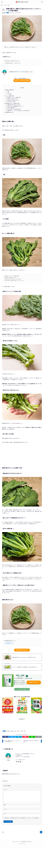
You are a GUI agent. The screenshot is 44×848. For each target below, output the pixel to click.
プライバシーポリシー (16, 841)
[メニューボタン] (2, 2)
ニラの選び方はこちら (9, 642)
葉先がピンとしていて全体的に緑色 (14, 97)
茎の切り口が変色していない (13, 98)
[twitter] (16, 761)
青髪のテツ (17, 71)
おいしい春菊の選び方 (10, 95)
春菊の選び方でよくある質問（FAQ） (13, 103)
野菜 (24, 731)
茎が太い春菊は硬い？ (12, 107)
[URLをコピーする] (38, 737)
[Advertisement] (22, 454)
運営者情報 (23, 841)
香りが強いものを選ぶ (12, 101)
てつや (8, 760)
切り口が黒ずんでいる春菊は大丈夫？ (14, 109)
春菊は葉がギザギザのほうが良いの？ (14, 104)
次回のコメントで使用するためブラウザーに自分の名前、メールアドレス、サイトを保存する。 (22, 817)
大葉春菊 (12, 731)
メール (5, 809)
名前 (5, 804)
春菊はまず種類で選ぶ (10, 89)
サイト (5, 813)
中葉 (8, 91)
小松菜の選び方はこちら (9, 643)
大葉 (8, 92)
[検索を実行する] (41, 832)
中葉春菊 (8, 731)
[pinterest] (20, 761)
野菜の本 (23, 71)
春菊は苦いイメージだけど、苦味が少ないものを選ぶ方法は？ (19, 110)
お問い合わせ (29, 841)
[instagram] (18, 761)
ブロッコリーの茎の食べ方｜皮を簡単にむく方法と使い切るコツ (24, 667)
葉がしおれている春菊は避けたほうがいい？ (16, 106)
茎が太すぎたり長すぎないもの (13, 100)
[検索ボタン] (42, 2)
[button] (5, 737)
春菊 (7, 12)
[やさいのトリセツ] (22, 2)
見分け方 (18, 731)
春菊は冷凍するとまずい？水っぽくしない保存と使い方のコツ (24, 657)
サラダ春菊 (10, 94)
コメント (5, 789)
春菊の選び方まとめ (9, 112)
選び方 (22, 731)
